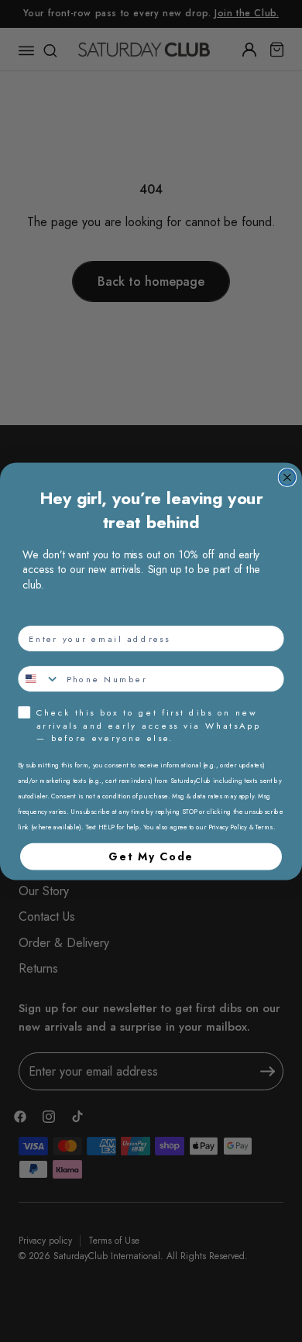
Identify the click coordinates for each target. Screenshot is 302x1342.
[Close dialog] (288, 477)
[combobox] (39, 679)
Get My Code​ (150, 855)
